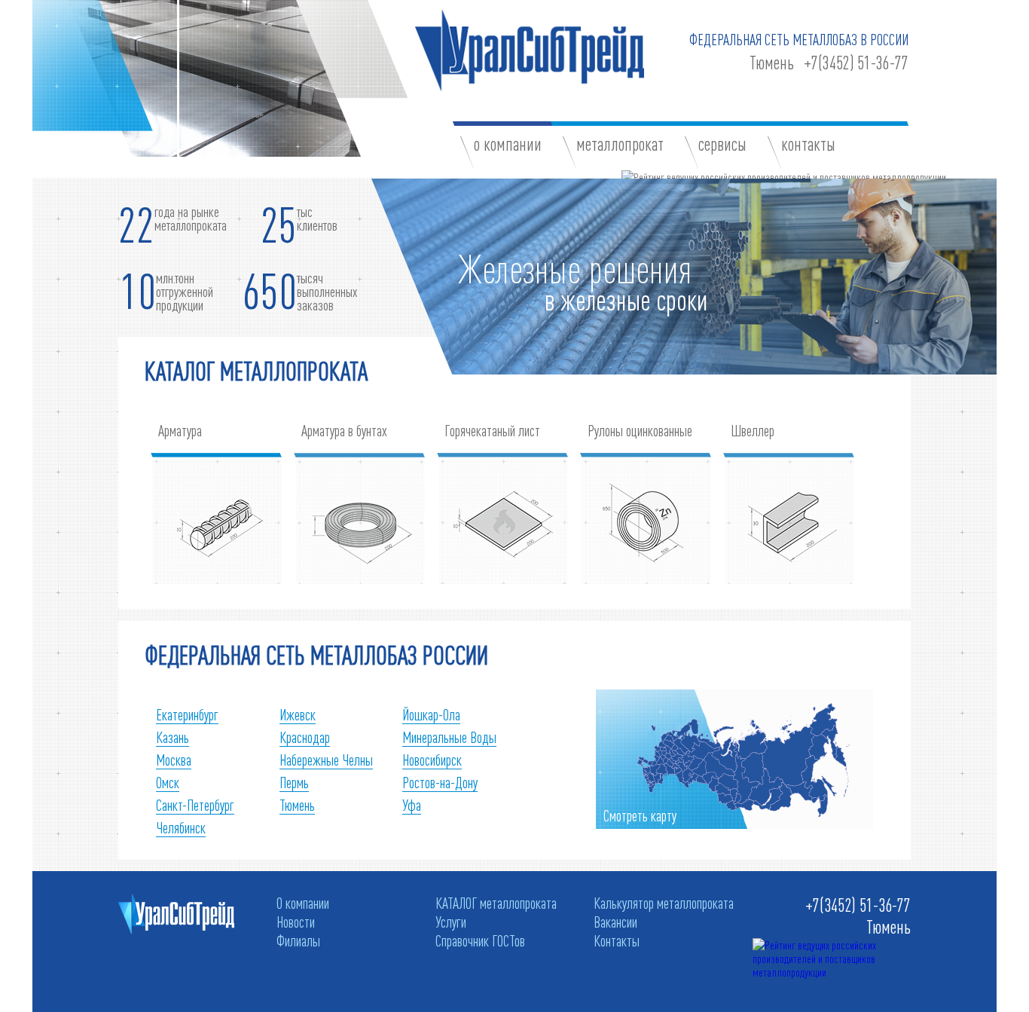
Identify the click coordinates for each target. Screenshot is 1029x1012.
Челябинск (181, 827)
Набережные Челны (326, 760)
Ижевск (297, 714)
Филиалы (298, 940)
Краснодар (304, 737)
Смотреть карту (639, 815)
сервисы (722, 144)
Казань (172, 737)
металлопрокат (620, 144)
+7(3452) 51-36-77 (856, 63)
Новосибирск (432, 760)
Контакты (617, 940)
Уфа (411, 805)
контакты (808, 144)
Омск (167, 782)
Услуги (450, 922)
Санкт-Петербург (195, 805)
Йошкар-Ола (431, 714)
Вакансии (615, 922)
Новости (295, 922)
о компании (508, 144)
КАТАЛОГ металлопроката (496, 903)
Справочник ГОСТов (480, 940)
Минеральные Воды (449, 737)
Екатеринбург (187, 714)
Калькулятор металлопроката (664, 903)
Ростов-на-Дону (440, 782)
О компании (302, 903)
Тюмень (772, 63)
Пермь (294, 782)
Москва (173, 760)
